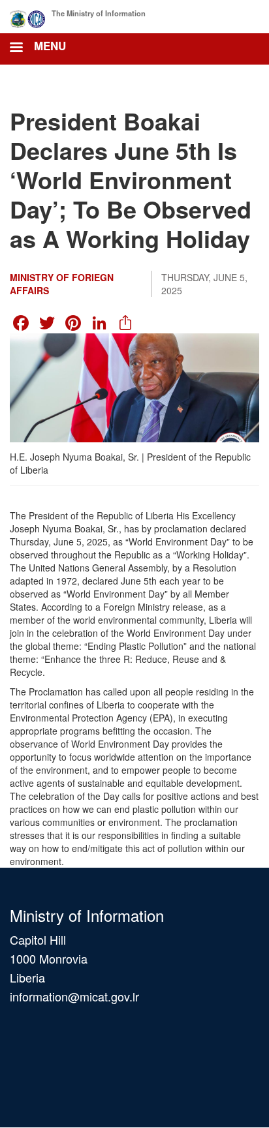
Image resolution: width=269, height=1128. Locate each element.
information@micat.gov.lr (74, 996)
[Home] (28, 16)
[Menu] (15, 48)
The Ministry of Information (99, 13)
